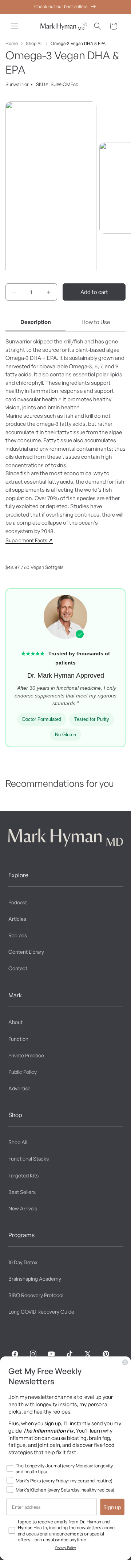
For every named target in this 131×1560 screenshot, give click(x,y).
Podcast (17, 902)
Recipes (17, 935)
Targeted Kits (23, 1175)
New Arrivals (22, 1208)
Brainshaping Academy (34, 1279)
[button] (15, 26)
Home (11, 43)
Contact (17, 968)
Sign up (112, 1507)
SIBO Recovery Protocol (35, 1295)
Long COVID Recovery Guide (41, 1311)
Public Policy (22, 1072)
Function (18, 1039)
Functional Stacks (28, 1158)
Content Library (26, 952)
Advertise (19, 1088)
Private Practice (26, 1055)
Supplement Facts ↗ (29, 540)
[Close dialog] (125, 1362)
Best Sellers (22, 1192)
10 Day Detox (22, 1262)
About (15, 1022)
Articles (17, 919)
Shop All (34, 43)
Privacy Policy (65, 1548)
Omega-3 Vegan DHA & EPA (78, 43)
